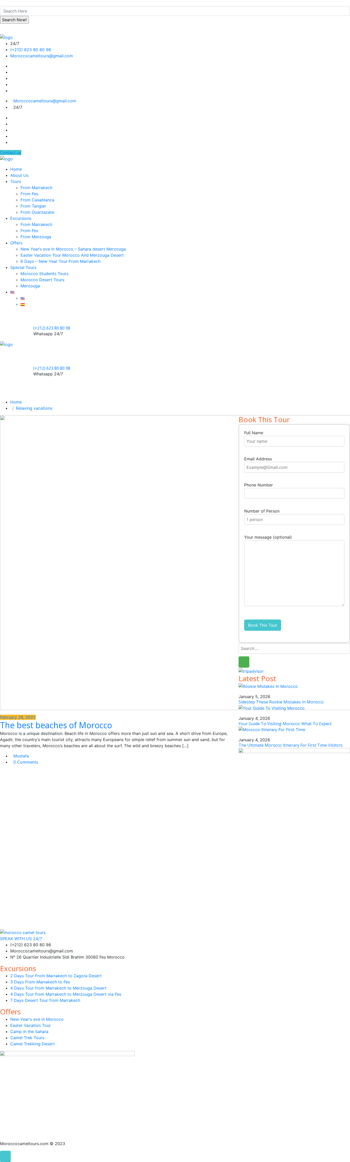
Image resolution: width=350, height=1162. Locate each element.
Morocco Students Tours (44, 273)
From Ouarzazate (37, 212)
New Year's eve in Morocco (37, 1019)
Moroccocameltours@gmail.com (41, 55)
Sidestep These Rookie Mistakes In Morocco (281, 702)
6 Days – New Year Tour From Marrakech (60, 261)
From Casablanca (37, 199)
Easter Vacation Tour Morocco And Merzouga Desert (72, 255)
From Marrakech (36, 187)
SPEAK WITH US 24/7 (21, 938)
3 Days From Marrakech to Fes (40, 981)
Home (16, 169)
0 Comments (25, 762)
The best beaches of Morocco (56, 725)
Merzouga (30, 285)
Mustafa (21, 755)
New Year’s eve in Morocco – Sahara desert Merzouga (73, 249)
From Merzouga (35, 236)
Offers (16, 242)
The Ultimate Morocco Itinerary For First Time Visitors (291, 745)
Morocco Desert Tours (42, 279)
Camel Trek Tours (27, 1037)
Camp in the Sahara (29, 1031)
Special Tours (23, 267)
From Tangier (33, 206)
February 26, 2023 (18, 717)
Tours (15, 181)
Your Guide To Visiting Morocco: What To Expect (285, 723)
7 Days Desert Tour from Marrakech (45, 1000)
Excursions (20, 218)
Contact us (10, 152)
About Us (19, 175)
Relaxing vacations (34, 408)
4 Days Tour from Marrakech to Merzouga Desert (58, 988)
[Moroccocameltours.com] (6, 36)
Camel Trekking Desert (32, 1043)
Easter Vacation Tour (30, 1025)
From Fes (29, 193)
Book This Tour (262, 625)
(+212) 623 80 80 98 (30, 49)
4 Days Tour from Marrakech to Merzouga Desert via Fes (65, 994)
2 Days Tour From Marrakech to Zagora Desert (56, 975)
